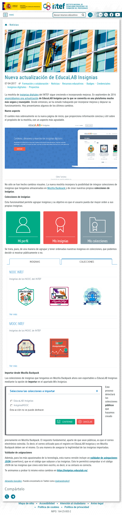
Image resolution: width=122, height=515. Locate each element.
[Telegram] (101, 15)
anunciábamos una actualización (21, 98)
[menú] (5, 15)
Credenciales (103, 83)
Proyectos (34, 87)
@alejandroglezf (62, 481)
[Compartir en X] (7, 496)
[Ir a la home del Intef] (65, 6)
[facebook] (111, 15)
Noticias (14, 24)
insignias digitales (29, 94)
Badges (90, 83)
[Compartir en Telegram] (13, 496)
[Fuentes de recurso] (90, 14)
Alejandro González (13, 481)
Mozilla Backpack (56, 188)
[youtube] (117, 15)
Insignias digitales (16, 87)
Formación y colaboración (35, 83)
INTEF (6, 25)
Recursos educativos (72, 83)
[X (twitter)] (106, 15)
